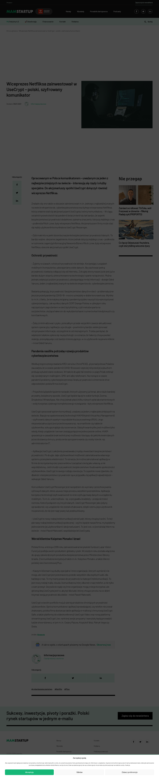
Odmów (79, 772)
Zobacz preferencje (130, 772)
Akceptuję (29, 772)
